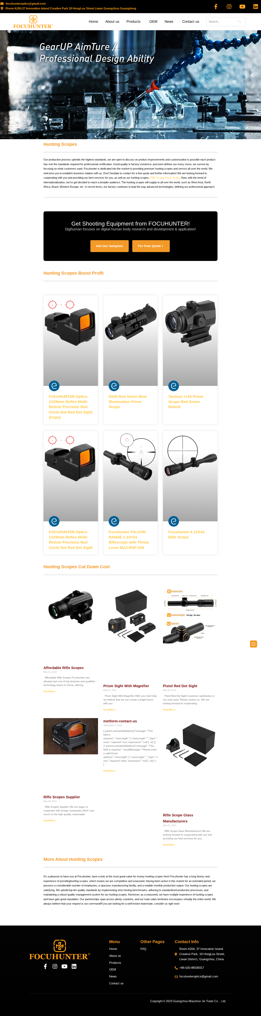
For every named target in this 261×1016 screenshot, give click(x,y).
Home (93, 21)
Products (133, 21)
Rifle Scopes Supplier (62, 797)
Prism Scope (172, 177)
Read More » (50, 691)
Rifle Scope (156, 177)
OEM (153, 21)
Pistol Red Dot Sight (180, 686)
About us (112, 21)
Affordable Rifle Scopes (64, 668)
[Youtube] (242, 6)
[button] (109, 246)
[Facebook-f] (215, 6)
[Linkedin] (255, 6)
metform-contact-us (120, 721)
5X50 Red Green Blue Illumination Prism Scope (128, 401)
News (169, 21)
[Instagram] (229, 6)
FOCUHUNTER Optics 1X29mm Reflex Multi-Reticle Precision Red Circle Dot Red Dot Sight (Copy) (71, 406)
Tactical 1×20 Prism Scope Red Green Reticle (185, 401)
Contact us (190, 21)
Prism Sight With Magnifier (126, 686)
